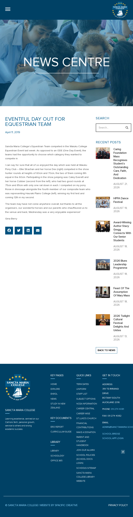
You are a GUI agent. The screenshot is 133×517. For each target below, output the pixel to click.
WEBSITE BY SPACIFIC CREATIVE (59, 505)
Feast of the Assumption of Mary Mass (121, 292)
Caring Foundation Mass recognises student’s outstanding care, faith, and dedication (120, 163)
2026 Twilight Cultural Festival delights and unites (121, 323)
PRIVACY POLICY (118, 505)
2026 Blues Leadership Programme (120, 264)
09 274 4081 (117, 409)
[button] (9, 230)
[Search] (127, 128)
